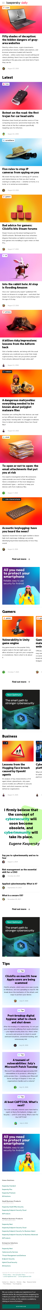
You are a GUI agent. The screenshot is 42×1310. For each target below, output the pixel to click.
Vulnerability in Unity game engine (15, 641)
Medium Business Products (12, 1219)
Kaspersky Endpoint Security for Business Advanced (20, 1234)
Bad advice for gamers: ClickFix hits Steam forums (19, 227)
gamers (8, 197)
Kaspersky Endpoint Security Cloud (14, 1210)
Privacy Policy (7, 1274)
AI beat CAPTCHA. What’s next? (21, 1103)
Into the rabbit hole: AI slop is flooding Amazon (20, 286)
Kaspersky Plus (7, 1189)
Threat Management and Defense (14, 1255)
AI (6, 255)
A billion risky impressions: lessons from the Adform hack (19, 344)
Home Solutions (8, 1180)
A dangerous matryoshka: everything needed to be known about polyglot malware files (18, 405)
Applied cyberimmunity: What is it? (19, 884)
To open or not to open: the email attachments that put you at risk (20, 469)
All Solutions (6, 1196)
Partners (19, 1282)
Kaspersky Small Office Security (13, 1207)
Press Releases (7, 1284)
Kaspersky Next (7, 1224)
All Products (6, 1214)
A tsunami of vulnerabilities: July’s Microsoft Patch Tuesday (21, 1063)
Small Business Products (11, 1201)
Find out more (19, 559)
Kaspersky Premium (8, 1193)
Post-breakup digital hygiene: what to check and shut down (21, 1019)
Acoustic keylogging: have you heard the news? (19, 529)
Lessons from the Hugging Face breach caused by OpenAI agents (16, 769)
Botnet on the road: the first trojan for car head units (20, 114)
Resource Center (31, 1282)
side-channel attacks (12, 499)
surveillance (9, 140)
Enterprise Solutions (10, 1243)
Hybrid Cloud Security (9, 1262)
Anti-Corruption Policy (19, 1274)
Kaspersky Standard (9, 1186)
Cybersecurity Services (10, 1252)
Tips (22, 971)
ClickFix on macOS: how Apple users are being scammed (21, 980)
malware (8, 371)
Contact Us (5, 1282)
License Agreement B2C (9, 1276)
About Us (12, 1282)
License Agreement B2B (24, 1276)
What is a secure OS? (12, 895)
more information (16, 1301)
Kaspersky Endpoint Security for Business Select (18, 1231)
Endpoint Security (8, 1259)
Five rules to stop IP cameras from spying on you (20, 170)
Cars (7, 84)
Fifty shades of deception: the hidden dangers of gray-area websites (20, 40)
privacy (8, 312)
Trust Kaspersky (17, 1284)
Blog (24, 1282)
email (7, 437)
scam (7, 8)
